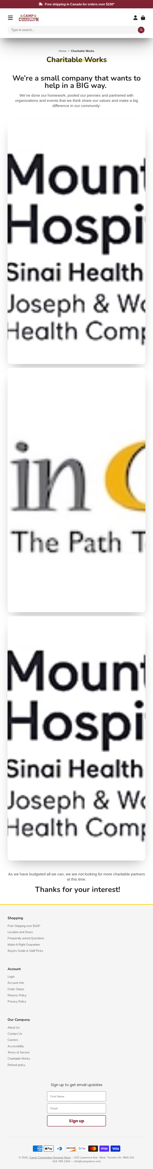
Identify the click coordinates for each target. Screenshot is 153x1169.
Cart (143, 17)
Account (135, 17)
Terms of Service (19, 1052)
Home (62, 51)
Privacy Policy (17, 1001)
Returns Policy (17, 995)
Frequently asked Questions (26, 938)
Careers (13, 1039)
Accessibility (16, 1046)
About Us (14, 1027)
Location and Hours (20, 932)
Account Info (16, 982)
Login (11, 976)
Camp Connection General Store (50, 1157)
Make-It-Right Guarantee (24, 944)
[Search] (141, 30)
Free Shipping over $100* (24, 926)
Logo (29, 18)
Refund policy (16, 1065)
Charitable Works (19, 1058)
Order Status (16, 989)
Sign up (76, 1121)
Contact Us (15, 1033)
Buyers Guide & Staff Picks (25, 950)
